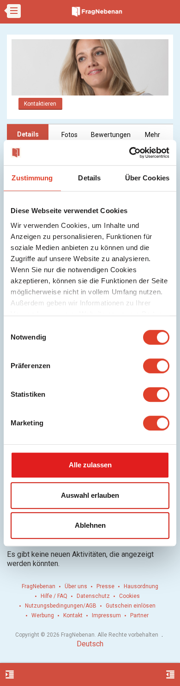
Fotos (69, 134)
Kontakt (73, 615)
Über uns (76, 586)
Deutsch (90, 643)
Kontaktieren (40, 104)
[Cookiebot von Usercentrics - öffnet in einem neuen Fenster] (129, 153)
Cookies (129, 596)
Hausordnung (141, 586)
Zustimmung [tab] (32, 178)
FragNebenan (38, 586)
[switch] (156, 365)
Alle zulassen (90, 465)
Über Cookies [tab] (147, 178)
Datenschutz (93, 596)
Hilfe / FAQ (54, 596)
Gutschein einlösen (131, 605)
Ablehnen (90, 525)
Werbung (42, 615)
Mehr (152, 134)
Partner (139, 615)
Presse (105, 586)
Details (28, 134)
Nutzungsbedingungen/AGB (60, 605)
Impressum (106, 615)
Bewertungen (111, 134)
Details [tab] (89, 178)
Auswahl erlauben (90, 495)
